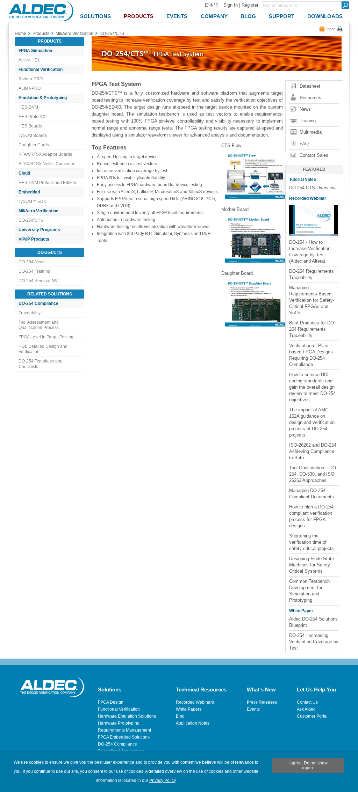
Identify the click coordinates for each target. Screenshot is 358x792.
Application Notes (192, 723)
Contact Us (307, 702)
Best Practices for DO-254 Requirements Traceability (312, 329)
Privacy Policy (162, 780)
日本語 (211, 5)
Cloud (24, 173)
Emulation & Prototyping (43, 97)
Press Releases (262, 702)
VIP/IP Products (34, 239)
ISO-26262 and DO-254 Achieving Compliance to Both (312, 451)
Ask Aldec (306, 709)
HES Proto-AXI (32, 116)
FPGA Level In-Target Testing (46, 337)
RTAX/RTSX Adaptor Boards (45, 154)
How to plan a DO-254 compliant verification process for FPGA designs (311, 516)
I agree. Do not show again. (308, 765)
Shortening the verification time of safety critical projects (311, 542)
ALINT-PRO (30, 88)
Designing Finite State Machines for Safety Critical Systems (311, 565)
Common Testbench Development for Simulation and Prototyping (309, 591)
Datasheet (310, 86)
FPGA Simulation (35, 50)
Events (253, 709)
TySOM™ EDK (32, 201)
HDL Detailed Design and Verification (43, 349)
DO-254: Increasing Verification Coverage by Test (313, 642)
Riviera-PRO (31, 78)
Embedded (29, 192)
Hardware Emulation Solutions (127, 716)
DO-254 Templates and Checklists (41, 364)
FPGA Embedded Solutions (124, 737)
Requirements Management (124, 730)
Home (20, 33)
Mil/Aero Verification (38, 210)
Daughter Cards (34, 144)
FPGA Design (110, 702)
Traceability (30, 312)
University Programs (39, 229)
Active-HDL (29, 60)
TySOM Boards (33, 135)
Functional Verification (41, 69)
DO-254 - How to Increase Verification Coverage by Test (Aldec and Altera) (309, 252)
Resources (310, 97)
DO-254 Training (34, 271)
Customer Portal (312, 716)
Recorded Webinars (195, 702)
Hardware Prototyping (118, 723)
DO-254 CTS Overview (312, 187)
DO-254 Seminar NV (38, 280)
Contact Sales (314, 155)
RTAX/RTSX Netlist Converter (46, 163)
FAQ (304, 143)
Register (250, 5)
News (305, 109)
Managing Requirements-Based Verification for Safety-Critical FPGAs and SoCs (311, 300)
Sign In (230, 5)
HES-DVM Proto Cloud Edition (47, 182)
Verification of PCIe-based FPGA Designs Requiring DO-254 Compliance (311, 355)
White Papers (188, 709)
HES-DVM (28, 107)
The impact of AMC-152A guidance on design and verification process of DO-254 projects (312, 422)
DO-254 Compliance (38, 303)
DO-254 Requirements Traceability (311, 274)
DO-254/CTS (31, 220)
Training (308, 120)
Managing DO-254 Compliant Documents (311, 493)
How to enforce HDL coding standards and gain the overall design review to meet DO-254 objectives (312, 387)
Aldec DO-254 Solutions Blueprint (313, 622)
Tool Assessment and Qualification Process (39, 325)
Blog (180, 716)
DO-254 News (32, 261)
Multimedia (311, 132)
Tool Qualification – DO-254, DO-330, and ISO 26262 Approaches (313, 474)
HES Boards (30, 126)
